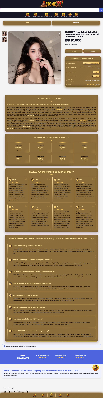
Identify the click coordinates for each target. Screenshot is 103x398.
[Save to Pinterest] (19, 392)
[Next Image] (60, 57)
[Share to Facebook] (10, 392)
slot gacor (83, 120)
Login (27, 23)
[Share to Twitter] (5, 392)
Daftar (76, 23)
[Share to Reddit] (23, 392)
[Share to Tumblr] (28, 392)
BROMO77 (59, 109)
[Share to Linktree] (14, 392)
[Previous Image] (9, 57)
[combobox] (50, 10)
